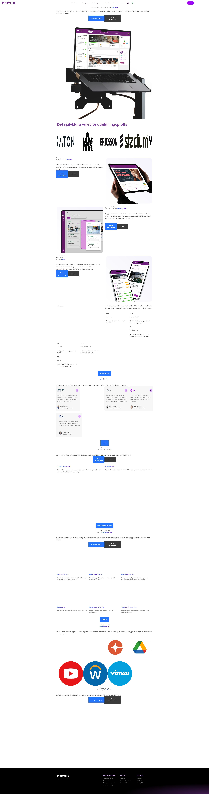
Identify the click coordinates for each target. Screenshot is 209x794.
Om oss (120, 3)
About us (140, 775)
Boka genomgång (96, 18)
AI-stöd (104, 443)
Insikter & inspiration (109, 3)
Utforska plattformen (112, 18)
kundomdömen (104, 373)
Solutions (123, 775)
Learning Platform (109, 775)
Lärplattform (74, 3)
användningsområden (104, 526)
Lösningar (84, 3)
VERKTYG (104, 620)
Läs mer (73, 174)
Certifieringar (95, 3)
